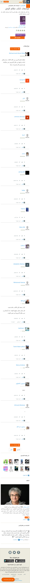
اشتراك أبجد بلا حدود (5, 574)
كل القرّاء (25, 475)
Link (19, 69)
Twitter (22, 69)
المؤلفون (13, 576)
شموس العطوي (20, 383)
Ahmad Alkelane (19, 405)
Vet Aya (16, 464)
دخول (1, 1)
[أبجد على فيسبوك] (18, 552)
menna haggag (5, 464)
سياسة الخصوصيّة (19, 580)
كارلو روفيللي (20, 27)
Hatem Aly (11, 464)
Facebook (24, 69)
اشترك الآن (17, 38)
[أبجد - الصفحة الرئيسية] (20, 1)
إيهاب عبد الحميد (11, 27)
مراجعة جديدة (14, 49)
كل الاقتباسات (15, 539)
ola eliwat (22, 464)
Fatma (21, 539)
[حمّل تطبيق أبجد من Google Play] (9, 560)
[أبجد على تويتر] (14, 552)
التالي (11, 449)
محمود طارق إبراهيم (27, 464)
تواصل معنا (20, 574)
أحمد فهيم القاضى (11, 471)
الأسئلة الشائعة (13, 574)
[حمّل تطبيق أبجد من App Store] (20, 560)
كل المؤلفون (25, 519)
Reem (28, 471)
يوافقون (18, 321)
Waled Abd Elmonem (22, 471)
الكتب (24, 574)
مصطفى (16, 471)
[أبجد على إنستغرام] (10, 552)
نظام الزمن (22, 5)
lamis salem (5, 471)
